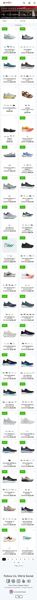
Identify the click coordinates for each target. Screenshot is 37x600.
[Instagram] (18, 581)
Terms (10, 585)
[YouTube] (28, 581)
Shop (3, 14)
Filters (4, 21)
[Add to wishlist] (16, 29)
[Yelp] (23, 581)
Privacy (15, 585)
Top (19, 596)
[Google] (13, 581)
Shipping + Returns (23, 585)
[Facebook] (8, 581)
